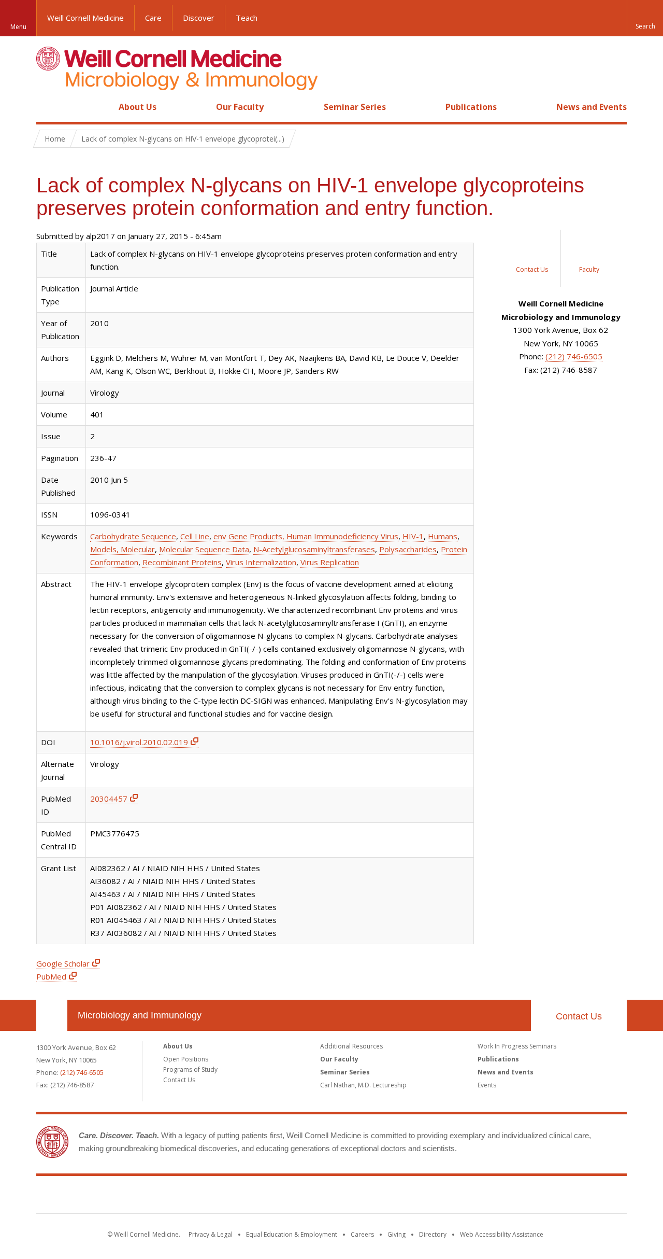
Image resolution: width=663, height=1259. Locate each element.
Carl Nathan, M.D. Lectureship (363, 1085)
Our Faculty (240, 107)
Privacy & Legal (211, 1234)
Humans (442, 536)
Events (487, 1085)
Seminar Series (355, 107)
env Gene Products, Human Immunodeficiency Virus (305, 536)
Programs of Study (190, 1069)
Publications (471, 107)
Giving (396, 1234)
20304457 (108, 798)
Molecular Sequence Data (204, 549)
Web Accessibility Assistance (501, 1234)
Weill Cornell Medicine (85, 17)
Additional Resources (351, 1046)
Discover (198, 17)
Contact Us (579, 1016)
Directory (432, 1234)
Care (153, 17)
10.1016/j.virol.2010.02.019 (139, 742)
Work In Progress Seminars (517, 1046)
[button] (645, 18)
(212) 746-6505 (573, 356)
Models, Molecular (122, 549)
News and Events (591, 107)
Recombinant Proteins (182, 562)
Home (47, 107)
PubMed (51, 976)
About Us (137, 107)
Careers (362, 1234)
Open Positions (185, 1059)
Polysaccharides (408, 549)
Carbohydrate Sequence (133, 536)
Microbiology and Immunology (139, 1015)
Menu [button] (18, 26)
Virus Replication (329, 562)
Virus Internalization (261, 562)
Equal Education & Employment (291, 1234)
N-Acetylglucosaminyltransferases (314, 549)
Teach (246, 17)
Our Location (51, 1015)
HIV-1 (413, 536)
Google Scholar (63, 963)
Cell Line (194, 536)
